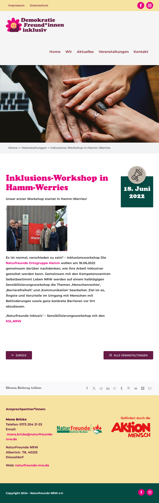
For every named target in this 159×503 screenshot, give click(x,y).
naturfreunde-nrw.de (32, 465)
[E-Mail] (149, 388)
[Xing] (142, 388)
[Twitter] (94, 388)
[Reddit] (101, 388)
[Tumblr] (121, 388)
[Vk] (135, 388)
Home (12, 148)
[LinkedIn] (108, 388)
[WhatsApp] (114, 388)
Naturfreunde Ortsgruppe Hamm (33, 263)
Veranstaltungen (34, 148)
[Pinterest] (128, 388)
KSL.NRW (13, 321)
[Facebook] (87, 388)
